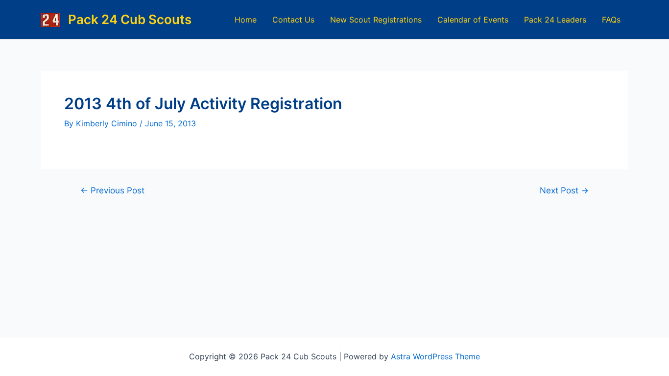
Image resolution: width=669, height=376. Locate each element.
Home (246, 19)
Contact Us (293, 19)
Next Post (564, 190)
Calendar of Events (472, 19)
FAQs (611, 19)
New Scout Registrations (376, 19)
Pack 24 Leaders (555, 19)
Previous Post (112, 190)
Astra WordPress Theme (435, 356)
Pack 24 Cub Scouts (129, 19)
